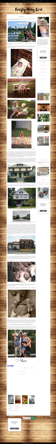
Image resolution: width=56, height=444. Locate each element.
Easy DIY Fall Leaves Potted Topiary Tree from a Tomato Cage (43, 112)
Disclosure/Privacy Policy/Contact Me (33, 1)
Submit (43, 57)
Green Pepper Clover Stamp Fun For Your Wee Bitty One (31, 405)
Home (21, 412)
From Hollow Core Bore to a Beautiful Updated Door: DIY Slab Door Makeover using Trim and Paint (43, 102)
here (8, 288)
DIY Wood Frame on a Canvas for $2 (42, 177)
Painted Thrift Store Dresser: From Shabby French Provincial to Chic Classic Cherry (18, 406)
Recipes (23, 1)
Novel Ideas (46, 184)
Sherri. (32, 443)
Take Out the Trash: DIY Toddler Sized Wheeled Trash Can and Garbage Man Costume (43, 123)
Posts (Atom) (13, 413)
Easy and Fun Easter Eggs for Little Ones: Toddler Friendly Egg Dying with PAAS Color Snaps (10, 407)
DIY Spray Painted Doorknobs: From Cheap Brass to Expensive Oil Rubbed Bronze (43, 133)
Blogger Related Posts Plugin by (11, 410)
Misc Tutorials (44, 183)
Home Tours (38, 185)
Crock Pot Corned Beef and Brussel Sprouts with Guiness (25, 405)
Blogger (35, 439)
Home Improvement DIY (43, 184)
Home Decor (40, 181)
